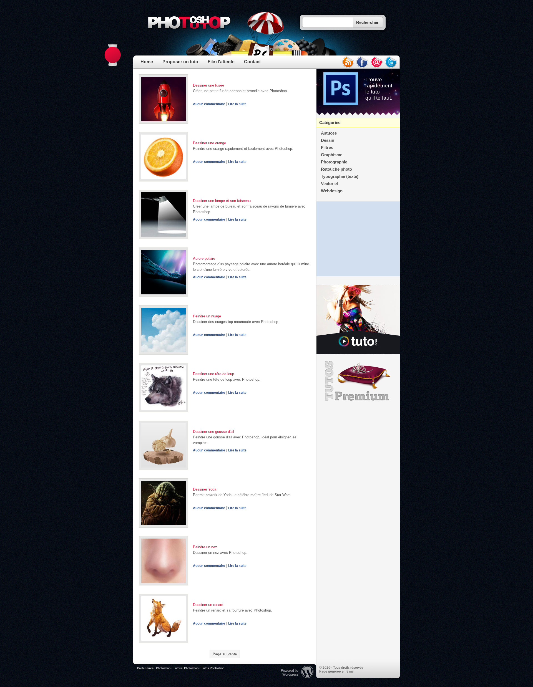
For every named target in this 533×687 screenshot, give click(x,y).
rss (348, 62)
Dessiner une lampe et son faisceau (222, 201)
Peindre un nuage (207, 316)
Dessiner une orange (209, 143)
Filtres (327, 147)
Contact (252, 61)
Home (146, 61)
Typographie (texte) (339, 176)
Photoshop (163, 668)
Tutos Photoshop (212, 668)
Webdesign (332, 191)
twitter (391, 62)
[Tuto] (358, 319)
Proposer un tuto (180, 61)
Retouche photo (336, 169)
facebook (362, 62)
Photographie (334, 162)
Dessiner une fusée (208, 85)
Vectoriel (329, 183)
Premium (358, 381)
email (377, 62)
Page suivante (225, 654)
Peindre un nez (205, 547)
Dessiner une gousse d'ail (213, 432)
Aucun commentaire (209, 104)
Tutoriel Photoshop (185, 668)
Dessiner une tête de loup (213, 374)
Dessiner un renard (208, 605)
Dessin (327, 140)
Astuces (329, 133)
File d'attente (221, 61)
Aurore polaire (204, 258)
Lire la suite (237, 104)
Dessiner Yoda (204, 489)
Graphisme (331, 155)
